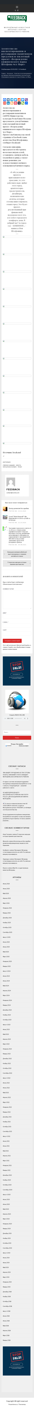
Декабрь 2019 (7, 1233)
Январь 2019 (6, 1287)
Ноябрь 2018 (7, 1296)
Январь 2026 (7, 913)
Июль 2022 (6, 1083)
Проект (20, 467)
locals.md (16, 142)
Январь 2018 (6, 1340)
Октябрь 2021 (7, 1126)
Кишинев (12, 465)
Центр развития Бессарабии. (19, 508)
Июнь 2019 (6, 1262)
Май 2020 (6, 1209)
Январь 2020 (7, 1228)
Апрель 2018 (7, 1330)
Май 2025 (6, 952)
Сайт (5, 630)
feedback (23, 69)
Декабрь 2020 (7, 1175)
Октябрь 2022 (7, 1068)
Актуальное (7, 462)
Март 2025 (6, 956)
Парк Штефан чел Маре (10, 467)
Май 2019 (6, 1267)
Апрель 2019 (7, 1272)
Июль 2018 (6, 1316)
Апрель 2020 (7, 1214)
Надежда (6, 859)
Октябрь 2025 (7, 927)
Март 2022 (6, 1102)
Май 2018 (6, 1325)
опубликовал (16, 134)
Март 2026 (6, 903)
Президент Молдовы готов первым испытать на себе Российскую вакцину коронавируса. (17, 852)
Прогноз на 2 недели (23, 745)
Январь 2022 (7, 1112)
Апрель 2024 (7, 990)
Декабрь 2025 (7, 918)
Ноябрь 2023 (7, 1015)
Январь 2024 (7, 1005)
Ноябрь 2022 (7, 1063)
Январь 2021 (6, 1170)
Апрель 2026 (7, 898)
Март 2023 (6, 1044)
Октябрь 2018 (7, 1301)
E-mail (5, 622)
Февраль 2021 (7, 1165)
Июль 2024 (6, 976)
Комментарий (8, 589)
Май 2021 (6, 1151)
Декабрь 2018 (7, 1291)
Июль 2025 (6, 942)
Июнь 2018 (6, 1321)
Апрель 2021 (7, 1155)
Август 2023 (6, 1024)
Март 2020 (6, 1219)
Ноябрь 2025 (7, 922)
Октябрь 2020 (7, 1185)
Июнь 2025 (6, 947)
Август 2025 (6, 937)
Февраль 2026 (7, 908)
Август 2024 (6, 971)
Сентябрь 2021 (7, 1131)
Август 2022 (6, 1078)
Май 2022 (6, 1092)
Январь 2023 (7, 1053)
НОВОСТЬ (18, 465)
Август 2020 (7, 1194)
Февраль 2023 (7, 1049)
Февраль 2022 (7, 1107)
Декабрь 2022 (7, 1058)
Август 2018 (6, 1311)
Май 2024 (6, 985)
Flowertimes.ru (13, 1404)
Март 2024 (6, 995)
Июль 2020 (6, 1199)
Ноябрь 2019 (7, 1238)
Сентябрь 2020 (7, 1189)
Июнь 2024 (6, 981)
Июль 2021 (6, 1141)
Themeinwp (22, 1404)
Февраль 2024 (7, 1000)
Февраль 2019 (7, 1282)
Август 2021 (6, 1136)
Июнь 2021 (6, 1146)
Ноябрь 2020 (7, 1180)
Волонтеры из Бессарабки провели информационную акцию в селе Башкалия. (16, 843)
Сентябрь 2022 (7, 1073)
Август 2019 (6, 1253)
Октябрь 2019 (7, 1243)
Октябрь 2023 (7, 1019)
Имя (5, 613)
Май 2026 (6, 893)
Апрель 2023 (7, 1039)
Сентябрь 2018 (7, 1306)
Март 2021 (6, 1160)
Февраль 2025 (7, 961)
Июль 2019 (6, 1257)
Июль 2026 (6, 883)
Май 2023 (6, 1034)
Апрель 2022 (7, 1097)
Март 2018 (6, 1335)
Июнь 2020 (6, 1204)
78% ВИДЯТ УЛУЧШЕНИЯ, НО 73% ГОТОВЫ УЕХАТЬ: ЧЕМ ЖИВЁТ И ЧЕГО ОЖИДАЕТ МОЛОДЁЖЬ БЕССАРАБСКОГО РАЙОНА (16, 775)
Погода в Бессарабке (17, 744)
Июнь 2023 (6, 1029)
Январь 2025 (7, 966)
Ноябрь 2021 (7, 1121)
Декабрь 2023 (7, 1010)
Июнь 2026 (6, 888)
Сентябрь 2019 (7, 1248)
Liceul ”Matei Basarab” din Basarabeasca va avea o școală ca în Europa (19, 518)
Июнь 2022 (6, 1088)
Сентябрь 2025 (7, 932)
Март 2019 (6, 1277)
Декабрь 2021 (7, 1117)
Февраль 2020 (7, 1224)
